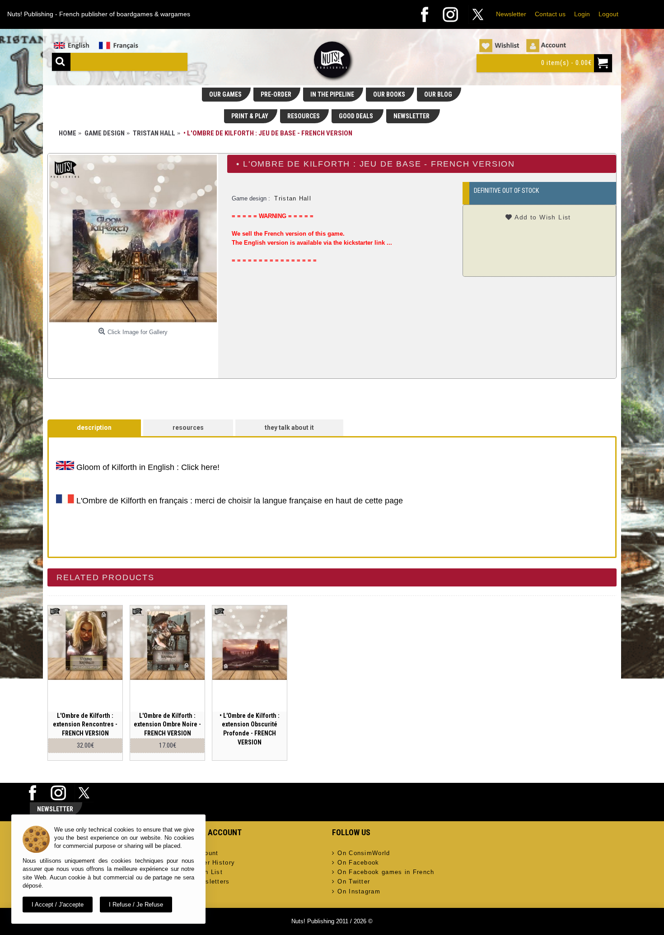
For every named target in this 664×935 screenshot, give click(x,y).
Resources (188, 427)
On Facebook (358, 862)
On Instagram (358, 891)
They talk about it (289, 427)
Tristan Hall (292, 198)
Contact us (550, 14)
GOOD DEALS (356, 116)
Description (94, 427)
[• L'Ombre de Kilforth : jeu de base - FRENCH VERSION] (133, 239)
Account (205, 853)
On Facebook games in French (385, 872)
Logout (608, 14)
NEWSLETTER (412, 116)
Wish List (208, 872)
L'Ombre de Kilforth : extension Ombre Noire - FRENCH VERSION (167, 724)
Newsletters (210, 881)
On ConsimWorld (363, 853)
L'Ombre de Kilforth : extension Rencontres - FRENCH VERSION (85, 724)
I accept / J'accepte (58, 904)
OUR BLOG (438, 94)
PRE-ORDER (276, 94)
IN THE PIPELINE (332, 94)
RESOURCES (303, 116)
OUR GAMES (225, 94)
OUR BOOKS (389, 94)
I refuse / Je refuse (136, 904)
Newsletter (511, 14)
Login (582, 14)
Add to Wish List (542, 217)
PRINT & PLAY (249, 116)
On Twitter (353, 881)
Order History (213, 862)
